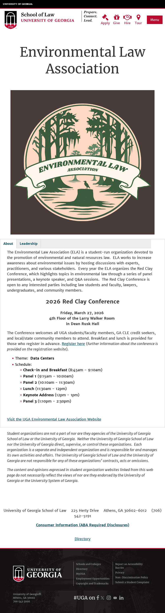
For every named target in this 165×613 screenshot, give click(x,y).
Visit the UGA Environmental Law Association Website (54, 419)
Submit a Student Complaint (132, 582)
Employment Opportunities (92, 578)
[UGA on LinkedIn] (121, 598)
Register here (73, 343)
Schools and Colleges (88, 564)
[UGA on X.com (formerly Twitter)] (103, 598)
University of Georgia (18, 4)
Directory (83, 539)
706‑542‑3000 (21, 601)
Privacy (119, 572)
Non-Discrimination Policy (131, 577)
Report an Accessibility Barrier (129, 566)
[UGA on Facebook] (98, 598)
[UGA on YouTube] (115, 598)
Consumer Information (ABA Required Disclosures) (82, 525)
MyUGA (80, 573)
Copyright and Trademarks (92, 583)
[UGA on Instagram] (109, 598)
